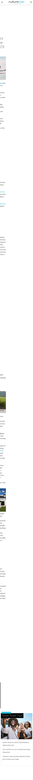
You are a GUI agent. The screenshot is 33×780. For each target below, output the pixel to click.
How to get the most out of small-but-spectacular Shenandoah (16, 751)
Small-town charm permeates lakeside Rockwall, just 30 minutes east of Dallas (16, 758)
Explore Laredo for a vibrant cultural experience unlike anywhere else (16, 744)
